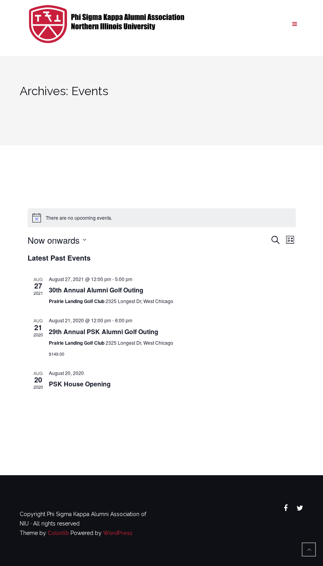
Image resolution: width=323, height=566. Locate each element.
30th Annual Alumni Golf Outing (96, 289)
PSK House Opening (80, 383)
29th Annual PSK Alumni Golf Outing (103, 331)
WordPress (117, 533)
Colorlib (58, 533)
